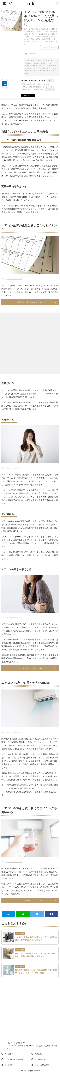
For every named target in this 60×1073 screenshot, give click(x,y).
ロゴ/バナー (9, 1065)
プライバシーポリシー (13, 1059)
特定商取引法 (39, 1059)
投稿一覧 (26, 95)
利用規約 (38, 1054)
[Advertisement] (30, 343)
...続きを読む (50, 89)
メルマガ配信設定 (41, 1065)
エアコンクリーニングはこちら (30, 302)
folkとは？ (8, 1054)
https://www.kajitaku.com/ (14, 279)
